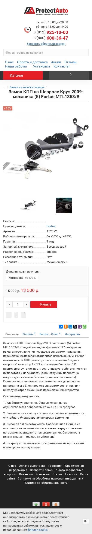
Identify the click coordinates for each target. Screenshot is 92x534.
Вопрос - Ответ (50, 334)
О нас (9, 62)
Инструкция (72, 334)
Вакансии (26, 474)
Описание (12, 334)
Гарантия (55, 465)
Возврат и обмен (41, 470)
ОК (86, 521)
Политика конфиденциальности (45, 482)
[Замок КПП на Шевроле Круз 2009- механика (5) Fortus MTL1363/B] (28, 205)
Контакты (61, 66)
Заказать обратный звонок (46, 43)
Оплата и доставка (32, 62)
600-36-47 (51, 38)
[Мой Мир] (70, 327)
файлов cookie (37, 529)
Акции (56, 62)
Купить (46, 304)
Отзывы (70, 62)
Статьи (57, 474)
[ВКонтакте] (61, 327)
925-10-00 (51, 32)
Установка (41, 66)
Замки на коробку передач (27, 87)
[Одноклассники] (66, 327)
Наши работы (16, 66)
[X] (75, 327)
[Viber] (80, 327)
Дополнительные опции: (23, 271)
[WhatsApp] (84, 327)
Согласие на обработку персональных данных (50, 478)
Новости (71, 474)
